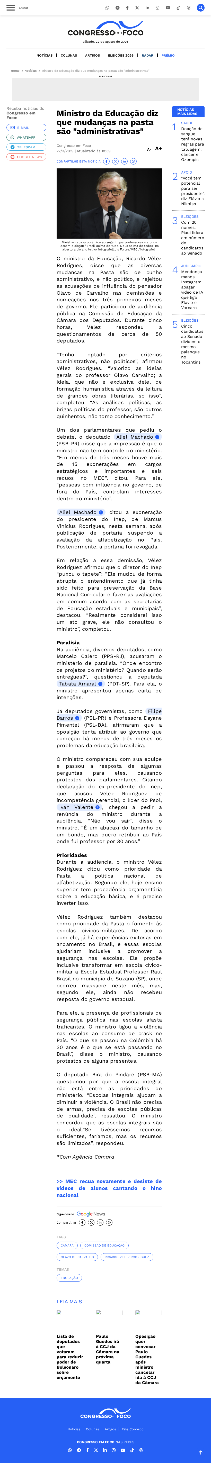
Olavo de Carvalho (77, 1257)
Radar (147, 55)
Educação (69, 1278)
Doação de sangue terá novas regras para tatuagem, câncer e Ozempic (192, 144)
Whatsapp (26, 137)
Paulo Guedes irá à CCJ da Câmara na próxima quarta (107, 1349)
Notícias (44, 55)
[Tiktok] (178, 7)
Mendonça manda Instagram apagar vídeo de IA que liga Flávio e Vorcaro (192, 289)
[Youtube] (168, 7)
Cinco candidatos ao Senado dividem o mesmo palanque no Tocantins (192, 344)
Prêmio (168, 55)
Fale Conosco (133, 1429)
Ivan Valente (76, 807)
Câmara (67, 1245)
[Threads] (188, 7)
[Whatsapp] (107, 7)
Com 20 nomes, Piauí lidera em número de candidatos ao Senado (192, 238)
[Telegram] (118, 7)
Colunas (69, 55)
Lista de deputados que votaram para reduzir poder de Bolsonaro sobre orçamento (70, 1357)
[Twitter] (137, 7)
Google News (29, 157)
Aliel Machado (134, 437)
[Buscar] (201, 8)
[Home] (105, 28)
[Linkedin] (147, 7)
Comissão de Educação (104, 1245)
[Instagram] (157, 7)
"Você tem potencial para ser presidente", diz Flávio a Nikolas (193, 191)
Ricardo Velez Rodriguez (127, 1257)
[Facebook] (127, 7)
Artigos (92, 55)
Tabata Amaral (77, 684)
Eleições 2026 (121, 55)
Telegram (26, 147)
